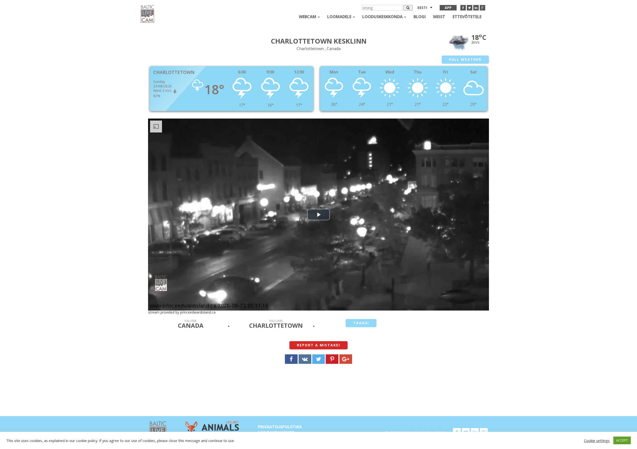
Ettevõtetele (467, 16)
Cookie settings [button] (597, 440)
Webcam (308, 16)
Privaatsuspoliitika (280, 427)
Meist (439, 16)
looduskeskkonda (383, 16)
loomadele (339, 16)
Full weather (465, 59)
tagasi (361, 323)
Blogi (420, 16)
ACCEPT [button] (622, 440)
